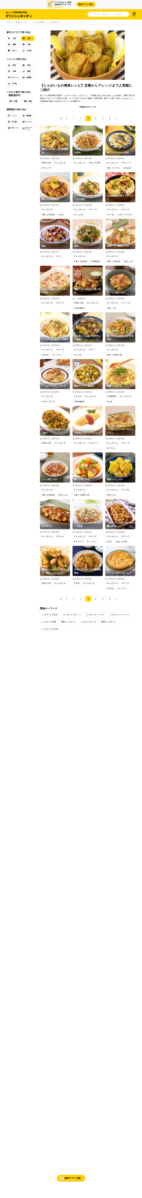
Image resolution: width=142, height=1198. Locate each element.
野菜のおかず (21, 22)
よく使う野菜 (38, 22)
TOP (8, 22)
